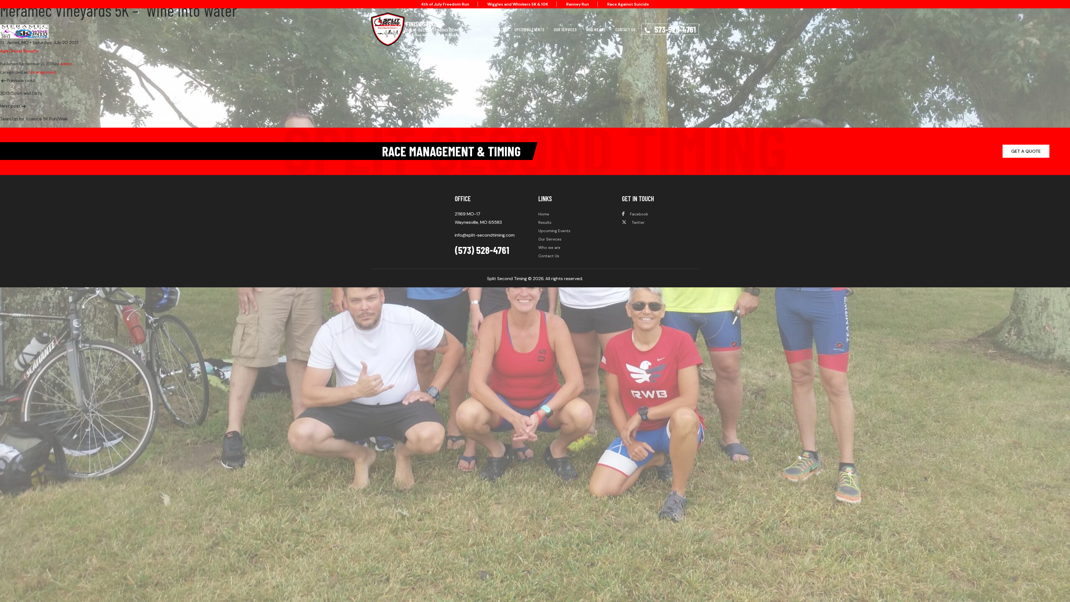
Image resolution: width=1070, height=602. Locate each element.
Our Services (565, 29)
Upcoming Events (529, 29)
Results (498, 29)
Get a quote (1026, 151)
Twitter (638, 222)
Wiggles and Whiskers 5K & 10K (517, 4)
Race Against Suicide (628, 4)
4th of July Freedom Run (445, 4)
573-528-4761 (674, 29)
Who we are (549, 247)
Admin (66, 63)
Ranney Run (577, 4)
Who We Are (596, 29)
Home (477, 29)
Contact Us (625, 29)
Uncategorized (42, 72)
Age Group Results (19, 51)
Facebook (638, 214)
